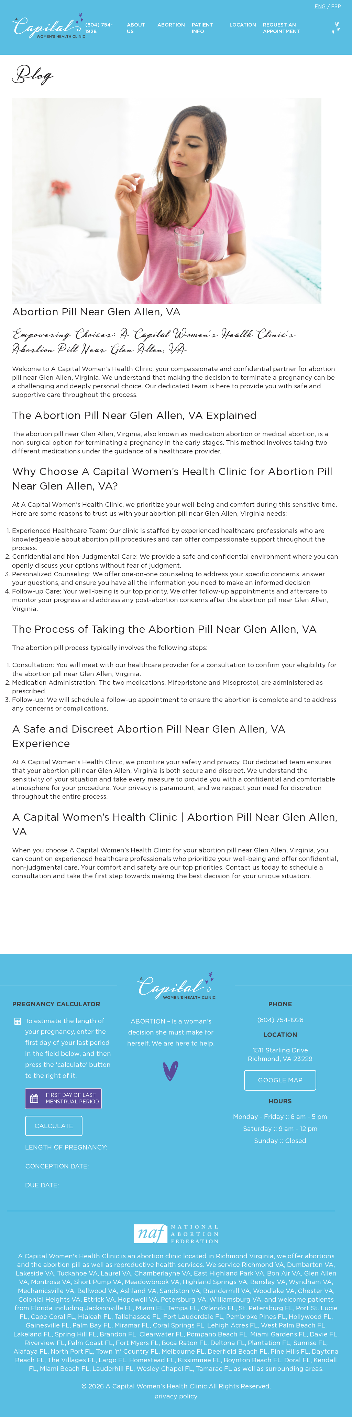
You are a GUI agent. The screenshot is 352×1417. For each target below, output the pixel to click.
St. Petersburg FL (266, 1308)
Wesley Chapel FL (164, 1368)
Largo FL (112, 1360)
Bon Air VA (284, 1273)
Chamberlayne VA (162, 1273)
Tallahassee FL (137, 1316)
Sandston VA (180, 1291)
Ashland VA (138, 1291)
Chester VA (315, 1291)
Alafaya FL (30, 1351)
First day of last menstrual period (72, 1098)
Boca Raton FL (184, 1343)
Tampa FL (182, 1308)
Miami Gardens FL (278, 1334)
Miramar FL (132, 1325)
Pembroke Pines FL (256, 1316)
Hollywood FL (310, 1316)
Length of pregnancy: (66, 1147)
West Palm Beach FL (293, 1325)
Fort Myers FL (137, 1343)
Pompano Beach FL (217, 1334)
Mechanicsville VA (46, 1291)
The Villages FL (71, 1360)
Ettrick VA (99, 1299)
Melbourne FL (183, 1351)
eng (320, 6)
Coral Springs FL (178, 1325)
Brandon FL (118, 1334)
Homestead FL (152, 1360)
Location (243, 25)
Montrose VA (51, 1282)
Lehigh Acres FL (232, 1325)
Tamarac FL (214, 1368)
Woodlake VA (274, 1291)
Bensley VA (268, 1282)
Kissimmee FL (199, 1360)
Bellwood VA (97, 1291)
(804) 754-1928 (280, 1020)
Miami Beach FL (64, 1368)
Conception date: (57, 1166)
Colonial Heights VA (49, 1299)
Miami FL (150, 1308)
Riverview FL (44, 1343)
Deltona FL (227, 1343)
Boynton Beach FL (252, 1360)
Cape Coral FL (53, 1316)
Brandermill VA (226, 1291)
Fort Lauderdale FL (193, 1316)
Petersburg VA (183, 1299)
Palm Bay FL (92, 1325)
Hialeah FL (94, 1316)
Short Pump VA (98, 1282)
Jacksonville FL (109, 1308)
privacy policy (176, 1396)
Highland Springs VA (215, 1282)
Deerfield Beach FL (237, 1351)
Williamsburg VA (235, 1299)
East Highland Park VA (229, 1273)
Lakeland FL (32, 1334)
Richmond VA (263, 1264)
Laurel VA (116, 1273)
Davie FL (323, 1334)
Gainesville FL (47, 1325)
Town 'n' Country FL (127, 1351)
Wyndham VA (310, 1282)
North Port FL (72, 1351)
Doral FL (297, 1360)
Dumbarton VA (310, 1264)
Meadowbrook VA (152, 1282)
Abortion (171, 25)
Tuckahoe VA (77, 1273)
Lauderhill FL (112, 1368)
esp (336, 6)
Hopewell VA (138, 1299)
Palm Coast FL (90, 1343)
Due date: (42, 1185)
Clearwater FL (161, 1334)
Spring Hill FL (76, 1334)
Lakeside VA (35, 1273)
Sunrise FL (309, 1343)
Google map (280, 1080)
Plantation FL (269, 1343)
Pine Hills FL (290, 1351)
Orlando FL (218, 1308)
